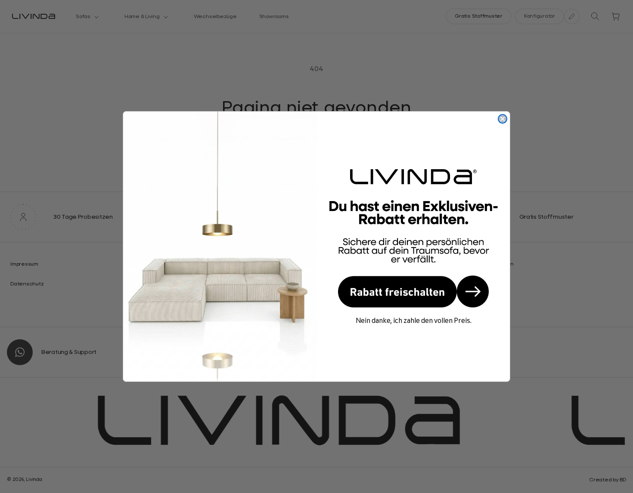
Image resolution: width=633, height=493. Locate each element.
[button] (413, 291)
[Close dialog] (502, 119)
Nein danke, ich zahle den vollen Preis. (414, 320)
